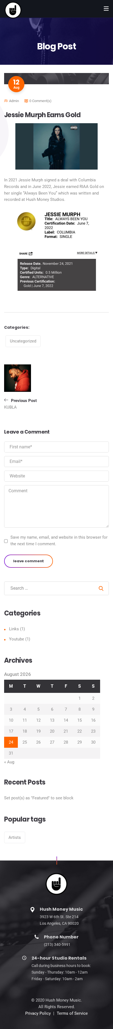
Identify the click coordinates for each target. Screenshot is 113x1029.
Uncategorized (23, 341)
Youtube (16, 639)
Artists (15, 837)
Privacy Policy (38, 1013)
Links (14, 628)
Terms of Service (72, 1013)
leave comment (28, 561)
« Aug (9, 762)
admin (14, 101)
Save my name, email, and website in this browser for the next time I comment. (59, 540)
